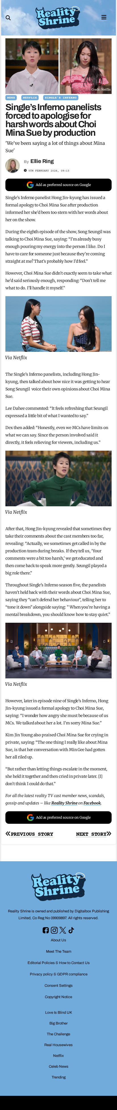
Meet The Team (58, 952)
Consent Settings (59, 986)
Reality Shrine (64, 803)
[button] (8, 18)
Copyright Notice (58, 997)
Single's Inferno (61, 98)
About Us (58, 940)
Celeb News (58, 1067)
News (11, 98)
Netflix (30, 98)
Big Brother (58, 1023)
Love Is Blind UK (58, 1013)
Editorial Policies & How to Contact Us (59, 963)
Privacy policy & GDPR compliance (58, 974)
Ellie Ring (42, 161)
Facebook (92, 803)
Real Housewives (58, 1045)
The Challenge (58, 1034)
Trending (59, 1077)
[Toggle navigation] (104, 17)
